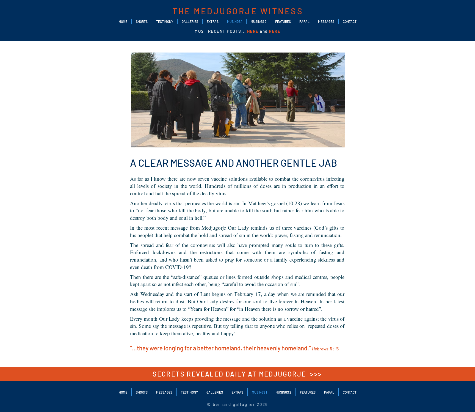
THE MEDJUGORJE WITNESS (237, 11)
